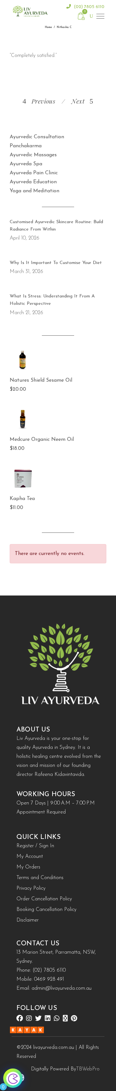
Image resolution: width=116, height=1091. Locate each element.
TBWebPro (88, 1069)
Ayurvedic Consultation (37, 137)
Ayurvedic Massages (33, 155)
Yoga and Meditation (34, 191)
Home (48, 27)
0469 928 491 (49, 979)
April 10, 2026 (24, 238)
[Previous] (60, 101)
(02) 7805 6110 (88, 7)
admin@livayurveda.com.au (62, 988)
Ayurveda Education (33, 182)
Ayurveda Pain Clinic (34, 173)
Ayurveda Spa (26, 164)
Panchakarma (26, 146)
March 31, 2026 (26, 271)
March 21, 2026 (26, 312)
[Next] (68, 101)
